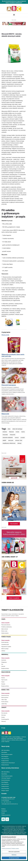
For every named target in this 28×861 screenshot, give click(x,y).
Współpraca (4, 811)
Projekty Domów (5, 760)
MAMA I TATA (5, 689)
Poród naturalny (4, 642)
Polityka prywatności (5, 815)
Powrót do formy (5, 695)
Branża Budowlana (5, 780)
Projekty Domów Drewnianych (8, 762)
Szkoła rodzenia (4, 633)
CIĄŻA (3, 619)
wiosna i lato (18, 440)
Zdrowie (3, 666)
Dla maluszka (4, 713)
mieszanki (12, 434)
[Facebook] (3, 819)
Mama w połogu (4, 648)
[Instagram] (7, 819)
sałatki (4, 440)
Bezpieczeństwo (5, 668)
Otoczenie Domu (5, 758)
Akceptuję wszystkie (14, 857)
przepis (23, 437)
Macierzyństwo (4, 697)
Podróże (3, 684)
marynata (5, 434)
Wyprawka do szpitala (6, 646)
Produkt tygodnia (5, 719)
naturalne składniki (8, 437)
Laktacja (3, 650)
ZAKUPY (3, 707)
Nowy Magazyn (4, 756)
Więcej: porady (5, 334)
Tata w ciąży (4, 699)
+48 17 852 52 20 (7, 802)
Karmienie (3, 660)
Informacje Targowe (5, 778)
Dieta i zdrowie (4, 629)
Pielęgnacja (4, 662)
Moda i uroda (4, 631)
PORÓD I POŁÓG (6, 636)
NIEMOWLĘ (4, 654)
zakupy (19, 443)
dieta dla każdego (17, 429)
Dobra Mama (4, 752)
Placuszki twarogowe (9, 385)
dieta (9, 429)
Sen (2, 664)
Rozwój (3, 677)
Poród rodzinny (4, 701)
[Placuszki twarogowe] (14, 375)
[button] (14, 15)
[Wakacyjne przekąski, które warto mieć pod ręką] (14, 345)
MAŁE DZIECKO (5, 672)
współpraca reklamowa (9, 443)
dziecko (5, 431)
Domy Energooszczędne (6, 754)
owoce (17, 437)
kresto (17, 431)
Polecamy (3, 721)
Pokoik (2, 681)
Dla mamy (3, 715)
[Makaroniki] (14, 404)
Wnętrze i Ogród (5, 790)
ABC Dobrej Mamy (5, 750)
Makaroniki (5, 414)
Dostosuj (14, 854)
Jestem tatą (4, 703)
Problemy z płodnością (6, 626)
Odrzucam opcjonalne (14, 851)
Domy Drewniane (5, 788)
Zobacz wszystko (5, 622)
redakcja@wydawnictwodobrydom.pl (9, 803)
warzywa (10, 440)
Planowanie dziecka (5, 624)
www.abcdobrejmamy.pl (10, 826)
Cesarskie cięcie (5, 644)
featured (11, 431)
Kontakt (3, 813)
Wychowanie (4, 679)
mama (23, 431)
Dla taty (3, 717)
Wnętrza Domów (5, 764)
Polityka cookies (15, 848)
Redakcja (3, 808)
